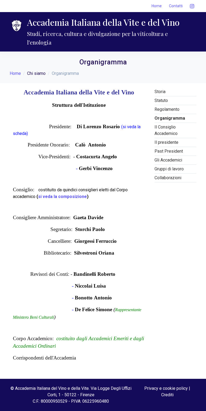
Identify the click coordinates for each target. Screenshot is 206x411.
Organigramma (169, 118)
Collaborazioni (167, 177)
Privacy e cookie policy (166, 388)
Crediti (167, 394)
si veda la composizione (62, 196)
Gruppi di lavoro (169, 168)
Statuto (161, 100)
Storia (159, 91)
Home (157, 6)
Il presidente (166, 142)
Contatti (176, 6)
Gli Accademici (168, 160)
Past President (168, 151)
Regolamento (166, 109)
